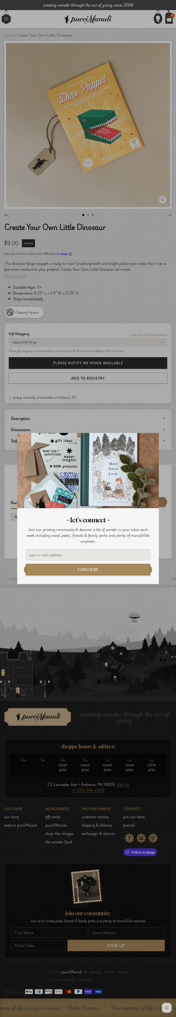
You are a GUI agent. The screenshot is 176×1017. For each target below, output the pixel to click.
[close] (152, 439)
